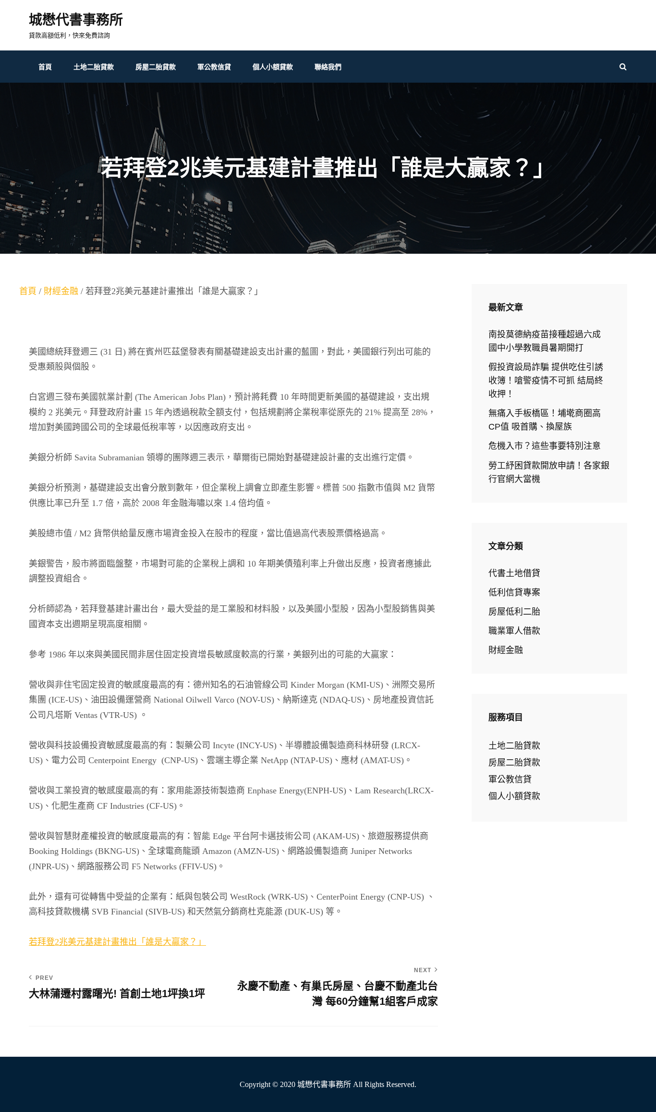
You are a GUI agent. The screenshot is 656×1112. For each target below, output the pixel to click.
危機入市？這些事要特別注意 (544, 446)
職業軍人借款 (514, 631)
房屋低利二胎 (514, 612)
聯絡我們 (328, 67)
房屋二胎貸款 (155, 67)
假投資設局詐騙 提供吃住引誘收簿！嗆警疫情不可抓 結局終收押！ (545, 380)
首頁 (45, 67)
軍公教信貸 (214, 67)
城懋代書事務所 (76, 19)
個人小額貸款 (273, 67)
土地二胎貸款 (93, 67)
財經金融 (61, 291)
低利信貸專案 (514, 592)
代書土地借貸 (514, 573)
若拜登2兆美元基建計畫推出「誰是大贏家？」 (117, 942)
